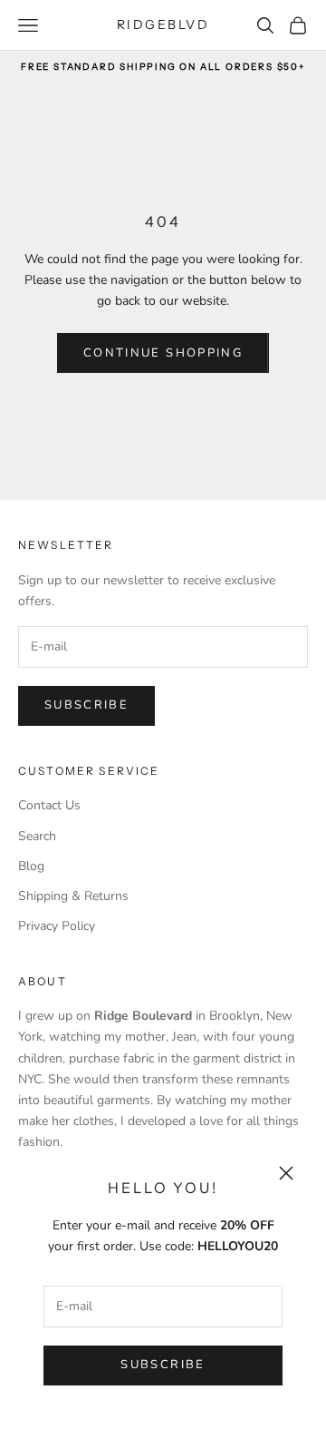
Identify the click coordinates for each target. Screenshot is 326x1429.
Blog (31, 866)
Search (37, 836)
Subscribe (162, 1364)
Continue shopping (163, 353)
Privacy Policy (56, 926)
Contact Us (49, 805)
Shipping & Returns (73, 896)
